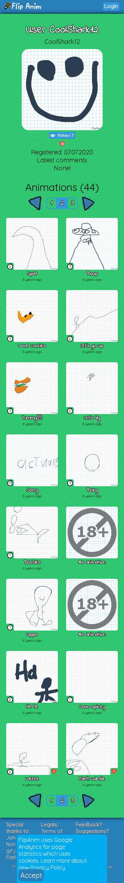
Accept (31, 875)
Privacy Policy (47, 867)
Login (111, 6)
